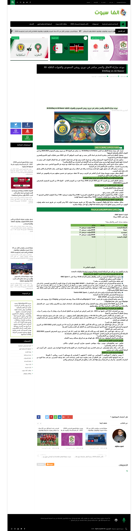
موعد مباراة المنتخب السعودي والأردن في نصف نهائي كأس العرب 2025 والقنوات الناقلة (23, 278)
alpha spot (103, 448)
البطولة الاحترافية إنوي (44, 24)
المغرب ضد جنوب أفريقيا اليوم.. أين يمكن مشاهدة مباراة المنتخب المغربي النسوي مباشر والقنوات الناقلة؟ (29, 53)
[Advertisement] (82, 92)
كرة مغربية (28, 367)
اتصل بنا (103, 2)
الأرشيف (96, 2)
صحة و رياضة (27, 355)
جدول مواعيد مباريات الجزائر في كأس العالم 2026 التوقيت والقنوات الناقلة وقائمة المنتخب (22, 221)
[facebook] (24, 528)
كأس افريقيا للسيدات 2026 (79, 24)
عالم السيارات (27, 358)
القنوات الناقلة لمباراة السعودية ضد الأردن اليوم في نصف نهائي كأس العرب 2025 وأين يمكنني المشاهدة (22, 193)
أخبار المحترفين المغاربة (110, 24)
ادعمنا (88, 2)
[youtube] (18, 528)
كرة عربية (28, 364)
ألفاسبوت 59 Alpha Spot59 (103, 529)
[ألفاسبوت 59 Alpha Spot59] (111, 17)
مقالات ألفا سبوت (61, 24)
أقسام (32, 24)
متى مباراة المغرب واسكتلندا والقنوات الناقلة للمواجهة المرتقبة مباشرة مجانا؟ (69, 51)
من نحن (111, 2)
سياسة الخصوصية (121, 2)
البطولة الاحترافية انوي (25, 349)
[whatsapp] (11, 528)
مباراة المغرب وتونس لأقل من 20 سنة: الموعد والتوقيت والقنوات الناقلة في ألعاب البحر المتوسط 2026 (75, 31)
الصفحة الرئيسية (102, 76)
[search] (12, 2)
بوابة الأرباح (28, 352)
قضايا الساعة (27, 361)
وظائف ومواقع (27, 374)
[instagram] (15, 528)
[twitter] (21, 528)
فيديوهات (95, 24)
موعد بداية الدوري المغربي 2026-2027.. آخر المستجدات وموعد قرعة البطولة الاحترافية (22, 164)
